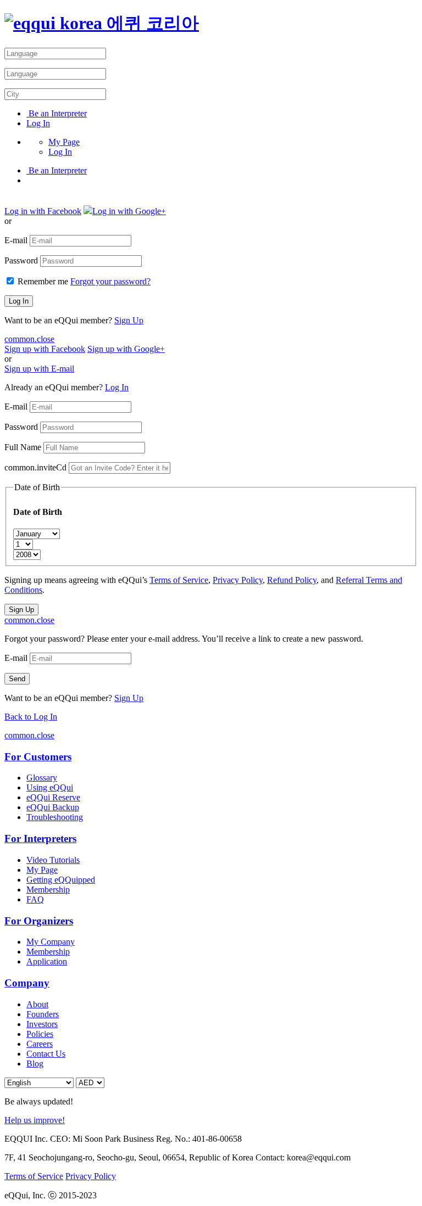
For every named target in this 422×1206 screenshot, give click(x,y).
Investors (42, 1024)
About (37, 1004)
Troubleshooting (54, 817)
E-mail (15, 240)
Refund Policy (291, 580)
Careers (39, 1043)
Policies (39, 1034)
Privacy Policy (238, 580)
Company (26, 983)
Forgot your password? (110, 281)
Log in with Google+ (129, 211)
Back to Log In (30, 716)
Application (46, 961)
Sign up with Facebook (44, 349)
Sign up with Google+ (126, 349)
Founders (42, 1014)
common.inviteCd (35, 467)
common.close (29, 339)
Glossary (41, 777)
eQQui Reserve (53, 797)
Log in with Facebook (42, 211)
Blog (34, 1063)
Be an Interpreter (56, 113)
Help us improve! (34, 1120)
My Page (64, 142)
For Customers (37, 756)
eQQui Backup (52, 807)
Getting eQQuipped (60, 879)
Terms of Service (178, 580)
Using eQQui (49, 787)
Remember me (43, 281)
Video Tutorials (53, 860)
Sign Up (128, 320)
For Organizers (38, 921)
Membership (48, 889)
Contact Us (45, 1053)
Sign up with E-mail (39, 368)
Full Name (22, 447)
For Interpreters (40, 838)
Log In (38, 123)
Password (21, 260)
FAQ (35, 899)
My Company (50, 941)
